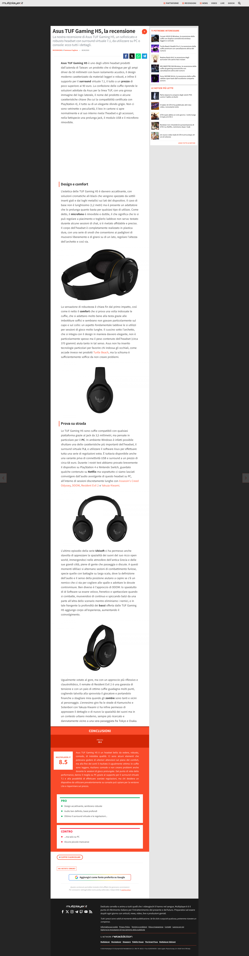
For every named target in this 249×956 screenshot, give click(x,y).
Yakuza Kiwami (110, 485)
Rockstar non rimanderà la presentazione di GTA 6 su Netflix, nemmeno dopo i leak (177, 126)
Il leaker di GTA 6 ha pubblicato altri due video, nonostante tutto (175, 106)
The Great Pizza (151, 942)
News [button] (205, 3)
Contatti (168, 927)
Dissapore (127, 942)
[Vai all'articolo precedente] (246, 478)
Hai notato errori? (66, 868)
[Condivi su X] (132, 56)
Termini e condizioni (139, 927)
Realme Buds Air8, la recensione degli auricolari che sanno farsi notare (174, 58)
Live (222, 3)
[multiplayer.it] (76, 906)
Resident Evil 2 (90, 485)
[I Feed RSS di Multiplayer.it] (90, 911)
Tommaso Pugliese (71, 50)
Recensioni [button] (190, 3)
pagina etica (125, 890)
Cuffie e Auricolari (69, 857)
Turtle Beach (101, 352)
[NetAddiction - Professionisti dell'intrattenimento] (122, 936)
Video (214, 3)
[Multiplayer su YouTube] (86, 911)
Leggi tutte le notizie (186, 143)
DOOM (76, 485)
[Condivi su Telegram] (144, 56)
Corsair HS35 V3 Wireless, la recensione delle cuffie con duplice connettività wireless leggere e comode (177, 38)
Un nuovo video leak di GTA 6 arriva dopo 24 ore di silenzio (177, 136)
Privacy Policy (124, 927)
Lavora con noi (178, 927)
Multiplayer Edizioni (167, 942)
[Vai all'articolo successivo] (3, 478)
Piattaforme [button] (172, 3)
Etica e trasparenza (155, 927)
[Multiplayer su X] (67, 911)
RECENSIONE (57, 50)
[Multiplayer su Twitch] (81, 911)
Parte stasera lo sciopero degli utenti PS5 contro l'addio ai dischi (176, 96)
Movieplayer (116, 942)
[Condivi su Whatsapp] (138, 56)
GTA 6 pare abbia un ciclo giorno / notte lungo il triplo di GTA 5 (178, 116)
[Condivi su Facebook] (125, 56)
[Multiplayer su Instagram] (72, 911)
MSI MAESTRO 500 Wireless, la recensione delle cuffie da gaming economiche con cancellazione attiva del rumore (178, 68)
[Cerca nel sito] (239, 3)
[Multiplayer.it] (12, 3)
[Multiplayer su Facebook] (62, 911)
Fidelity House (138, 942)
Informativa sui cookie (109, 927)
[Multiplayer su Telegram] (76, 911)
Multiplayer (105, 942)
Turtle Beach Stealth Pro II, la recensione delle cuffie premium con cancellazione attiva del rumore (178, 48)
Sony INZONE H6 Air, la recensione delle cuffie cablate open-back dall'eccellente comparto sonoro (178, 78)
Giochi (231, 3)
